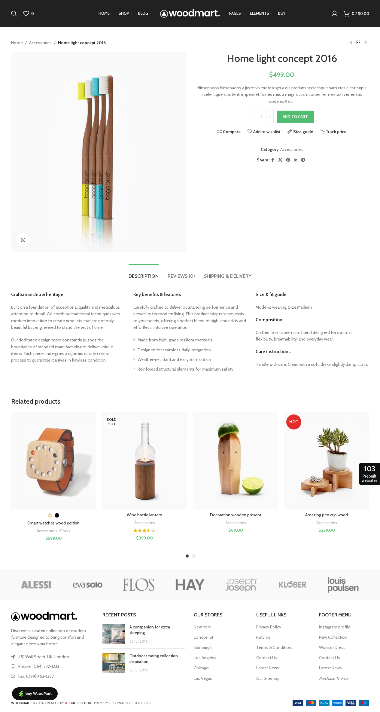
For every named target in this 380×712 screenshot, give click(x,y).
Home (17, 42)
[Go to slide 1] (187, 556)
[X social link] (280, 160)
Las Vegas (203, 678)
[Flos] (138, 585)
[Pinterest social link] (288, 160)
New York (202, 627)
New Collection (333, 637)
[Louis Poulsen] (343, 585)
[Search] (14, 14)
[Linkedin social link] (295, 160)
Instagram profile (334, 627)
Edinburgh (203, 647)
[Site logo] (190, 13)
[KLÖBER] (292, 585)
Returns (263, 637)
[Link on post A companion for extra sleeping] (113, 634)
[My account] (335, 14)
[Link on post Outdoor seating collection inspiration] (113, 663)
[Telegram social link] (303, 160)
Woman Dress (332, 647)
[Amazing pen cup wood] (326, 460)
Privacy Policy (268, 627)
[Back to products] (358, 42)
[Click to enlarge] (23, 239)
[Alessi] (36, 585)
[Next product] (365, 42)
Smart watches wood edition (53, 523)
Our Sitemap (268, 678)
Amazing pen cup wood (326, 515)
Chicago (201, 668)
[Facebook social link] (272, 160)
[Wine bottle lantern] (144, 460)
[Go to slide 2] (193, 556)
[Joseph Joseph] (241, 585)
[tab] (144, 273)
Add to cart (295, 116)
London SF (204, 637)
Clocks (64, 530)
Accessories (40, 42)
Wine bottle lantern (144, 515)
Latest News (267, 668)
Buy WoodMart (39, 693)
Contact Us (266, 657)
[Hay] (189, 585)
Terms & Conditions (274, 647)
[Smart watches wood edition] (53, 460)
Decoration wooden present (235, 515)
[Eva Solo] (87, 585)
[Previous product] (351, 42)
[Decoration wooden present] (235, 460)
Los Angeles (205, 657)
